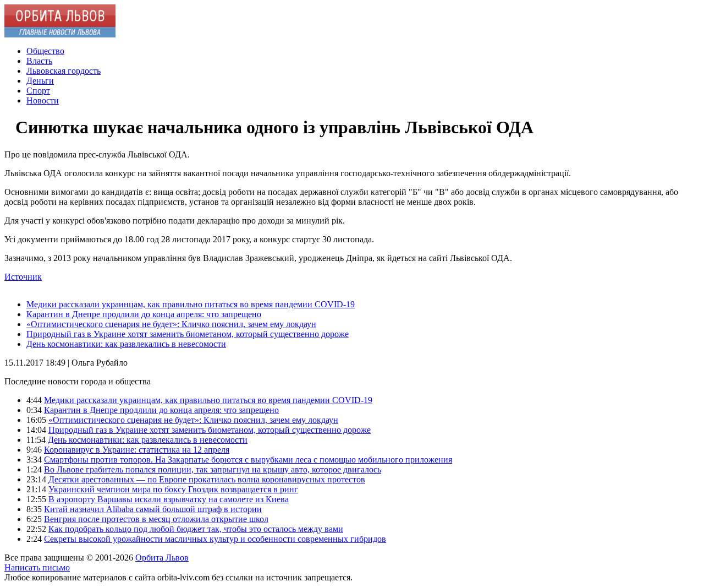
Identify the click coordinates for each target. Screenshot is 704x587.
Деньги (40, 80)
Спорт (38, 90)
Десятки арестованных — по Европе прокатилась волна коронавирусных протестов (206, 479)
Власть (39, 61)
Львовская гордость (63, 70)
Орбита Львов (162, 557)
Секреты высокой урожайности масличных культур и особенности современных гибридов (215, 538)
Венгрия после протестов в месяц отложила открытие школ (156, 519)
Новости (42, 100)
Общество (45, 51)
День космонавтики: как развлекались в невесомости (126, 344)
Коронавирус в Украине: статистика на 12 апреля (136, 449)
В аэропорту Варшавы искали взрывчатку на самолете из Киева (168, 499)
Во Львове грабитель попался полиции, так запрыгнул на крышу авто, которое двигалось (212, 469)
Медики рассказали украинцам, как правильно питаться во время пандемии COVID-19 (190, 304)
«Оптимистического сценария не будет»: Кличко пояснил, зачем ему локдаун (171, 324)
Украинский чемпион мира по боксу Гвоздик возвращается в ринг (173, 489)
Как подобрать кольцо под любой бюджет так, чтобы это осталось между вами (195, 529)
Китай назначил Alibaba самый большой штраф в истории (153, 509)
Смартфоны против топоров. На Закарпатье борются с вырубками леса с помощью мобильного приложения (248, 459)
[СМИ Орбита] (60, 34)
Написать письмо (37, 567)
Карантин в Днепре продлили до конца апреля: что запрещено (143, 314)
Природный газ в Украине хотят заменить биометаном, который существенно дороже (187, 334)
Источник (23, 276)
